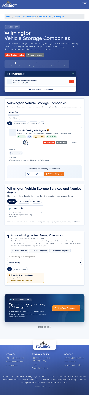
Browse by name (35, 55)
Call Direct (50, 143)
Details (74, 142)
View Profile (61, 143)
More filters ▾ (13, 118)
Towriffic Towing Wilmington (25, 80)
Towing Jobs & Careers (74, 358)
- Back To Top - (44, 326)
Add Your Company (55, 174)
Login (34, 364)
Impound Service (20, 123)
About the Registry (40, 368)
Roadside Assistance (14, 361)
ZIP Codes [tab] (36, 201)
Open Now (33, 123)
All (9, 123)
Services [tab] (12, 201)
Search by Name (35, 174)
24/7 (42, 123)
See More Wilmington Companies (40, 89)
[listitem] (15, 64)
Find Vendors (70, 361)
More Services (11, 365)
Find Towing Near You (15, 358)
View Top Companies (15, 55)
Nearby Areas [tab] (24, 201)
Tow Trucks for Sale (72, 365)
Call (71, 81)
